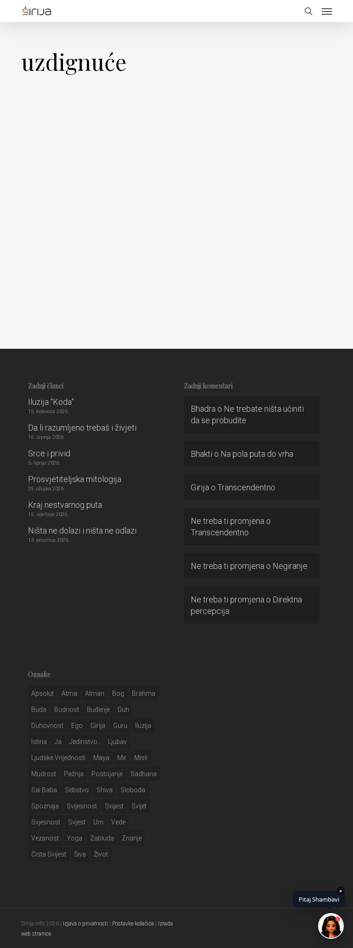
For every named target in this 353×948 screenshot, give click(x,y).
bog (118, 693)
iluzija (143, 725)
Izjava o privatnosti (85, 923)
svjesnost (45, 822)
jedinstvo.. (84, 741)
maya (101, 757)
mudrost (43, 774)
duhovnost (47, 725)
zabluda (102, 838)
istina (39, 741)
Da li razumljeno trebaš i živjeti (82, 427)
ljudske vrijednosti (58, 757)
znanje (132, 838)
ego (77, 725)
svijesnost (82, 806)
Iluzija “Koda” (51, 402)
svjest (76, 822)
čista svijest (48, 854)
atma (69, 693)
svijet (139, 806)
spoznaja (45, 806)
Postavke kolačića (133, 923)
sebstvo (77, 790)
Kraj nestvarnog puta (65, 505)
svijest (114, 806)
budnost (66, 709)
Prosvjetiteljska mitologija (74, 479)
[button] (327, 11)
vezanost (45, 838)
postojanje (107, 774)
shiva (105, 790)
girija (98, 725)
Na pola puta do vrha (257, 454)
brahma (143, 693)
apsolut (42, 693)
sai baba (44, 790)
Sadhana (144, 774)
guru (120, 725)
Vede (118, 822)
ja (58, 741)
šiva (80, 854)
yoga (74, 838)
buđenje (98, 709)
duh (123, 709)
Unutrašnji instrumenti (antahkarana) (88, 293)
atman (94, 693)
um (98, 822)
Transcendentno (246, 487)
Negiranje (290, 566)
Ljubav (117, 741)
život (101, 854)
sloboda (132, 790)
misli (141, 757)
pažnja (74, 774)
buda (38, 709)
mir (121, 757)
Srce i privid (49, 453)
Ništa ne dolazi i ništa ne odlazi (82, 530)
